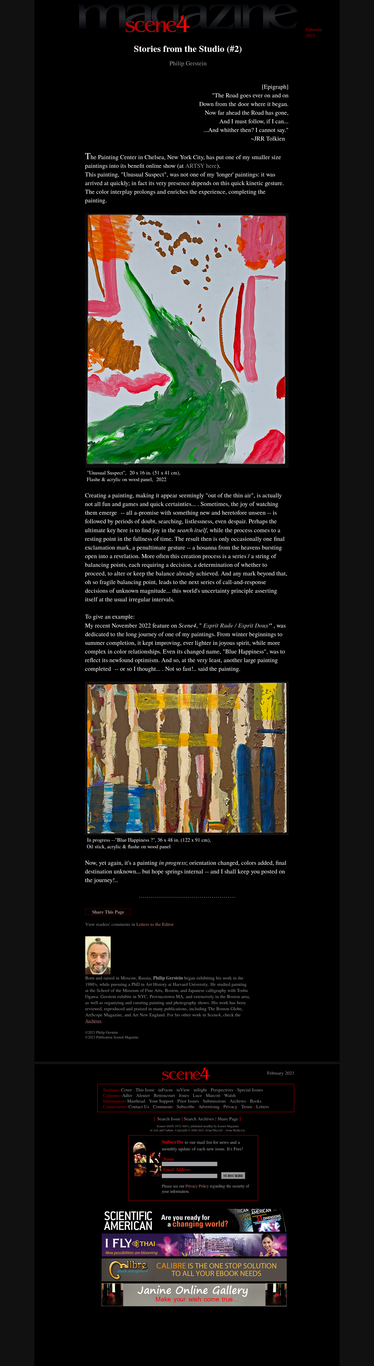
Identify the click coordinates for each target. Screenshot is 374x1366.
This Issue (145, 1090)
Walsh (230, 1095)
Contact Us (138, 1106)
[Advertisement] (195, 1321)
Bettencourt (164, 1095)
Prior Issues (188, 1101)
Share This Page (108, 912)
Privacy (230, 1106)
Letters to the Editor (155, 924)
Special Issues (250, 1090)
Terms (246, 1106)
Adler (127, 1095)
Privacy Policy (197, 1186)
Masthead (136, 1101)
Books (256, 1101)
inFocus (165, 1090)
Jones (184, 1095)
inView (183, 1090)
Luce (197, 1095)
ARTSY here (201, 165)
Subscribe (185, 1106)
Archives (238, 1101)
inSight (200, 1090)
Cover (126, 1090)
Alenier (143, 1095)
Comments (163, 1106)
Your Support (161, 1101)
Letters (262, 1106)
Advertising (209, 1106)
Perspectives (222, 1090)
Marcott (213, 1095)
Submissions (214, 1101)
